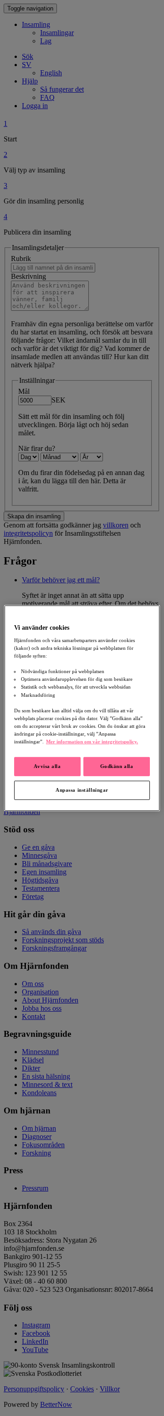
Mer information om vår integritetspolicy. (92, 741)
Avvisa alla (47, 766)
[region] (82, 708)
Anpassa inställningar (82, 790)
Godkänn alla (116, 766)
